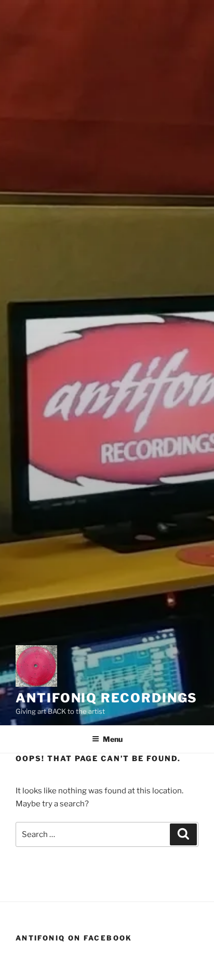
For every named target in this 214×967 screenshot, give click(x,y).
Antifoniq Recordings (106, 697)
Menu (113, 739)
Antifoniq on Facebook (74, 938)
